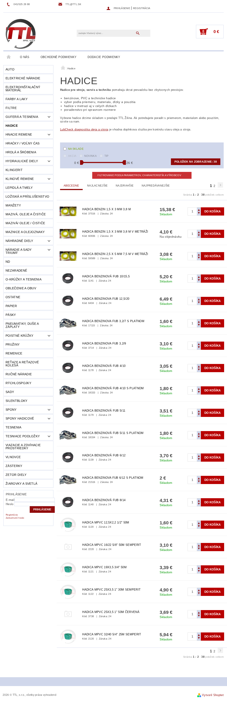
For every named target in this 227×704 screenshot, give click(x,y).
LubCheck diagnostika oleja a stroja (84, 129)
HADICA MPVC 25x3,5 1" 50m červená (110, 612)
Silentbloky (16, 401)
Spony (11, 409)
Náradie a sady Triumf (18, 251)
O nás (24, 57)
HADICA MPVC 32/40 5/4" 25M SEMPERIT (111, 634)
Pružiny (13, 344)
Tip (106, 156)
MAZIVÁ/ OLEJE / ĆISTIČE (25, 223)
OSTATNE (13, 297)
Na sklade (76, 148)
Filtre (11, 108)
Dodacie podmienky (104, 57)
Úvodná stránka (8, 57)
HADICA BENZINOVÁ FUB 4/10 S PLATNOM (113, 388)
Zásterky (14, 466)
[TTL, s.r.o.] (21, 33)
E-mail (10, 500)
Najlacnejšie (97, 185)
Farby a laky (16, 99)
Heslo (10, 504)
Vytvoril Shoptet (213, 695)
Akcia (72, 156)
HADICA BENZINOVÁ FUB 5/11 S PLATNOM (112, 433)
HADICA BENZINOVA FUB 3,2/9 (104, 343)
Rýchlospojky (18, 383)
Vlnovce (13, 457)
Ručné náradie (19, 374)
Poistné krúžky (19, 335)
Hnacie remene (19, 134)
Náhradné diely (19, 241)
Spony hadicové (20, 418)
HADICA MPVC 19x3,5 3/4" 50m (104, 567)
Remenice (14, 353)
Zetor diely (16, 474)
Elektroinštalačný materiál (23, 88)
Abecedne (71, 185)
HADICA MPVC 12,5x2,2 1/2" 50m (105, 522)
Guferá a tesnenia (22, 117)
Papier (11, 306)
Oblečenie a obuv (21, 288)
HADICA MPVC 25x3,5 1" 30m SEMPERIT (111, 589)
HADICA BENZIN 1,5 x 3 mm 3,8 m (106, 209)
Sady (10, 392)
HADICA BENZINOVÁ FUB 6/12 (103, 455)
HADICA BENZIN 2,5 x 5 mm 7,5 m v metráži (115, 254)
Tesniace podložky (23, 436)
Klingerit (14, 170)
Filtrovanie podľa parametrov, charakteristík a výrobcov (140, 175)
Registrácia (141, 8)
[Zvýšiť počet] (199, 209)
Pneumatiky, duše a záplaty (22, 325)
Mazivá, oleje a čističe (26, 214)
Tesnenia (14, 427)
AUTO (10, 69)
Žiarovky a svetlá (21, 483)
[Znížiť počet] (199, 213)
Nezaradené (16, 270)
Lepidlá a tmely (19, 187)
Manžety (13, 205)
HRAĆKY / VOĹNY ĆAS (23, 143)
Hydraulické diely (22, 161)
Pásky (11, 315)
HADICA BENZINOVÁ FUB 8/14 (103, 500)
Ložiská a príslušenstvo (27, 196)
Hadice (12, 125)
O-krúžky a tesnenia (23, 279)
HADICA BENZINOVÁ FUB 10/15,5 (106, 276)
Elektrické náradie (23, 78)
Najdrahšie (124, 185)
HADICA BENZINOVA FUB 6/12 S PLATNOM (112, 477)
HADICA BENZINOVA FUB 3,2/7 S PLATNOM (113, 321)
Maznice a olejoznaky (25, 232)
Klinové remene (20, 179)
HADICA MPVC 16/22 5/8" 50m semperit (111, 544)
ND (8, 261)
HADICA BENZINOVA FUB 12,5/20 (105, 298)
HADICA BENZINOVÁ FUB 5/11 (103, 410)
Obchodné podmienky (59, 57)
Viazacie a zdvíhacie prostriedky (23, 446)
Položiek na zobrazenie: (195, 161)
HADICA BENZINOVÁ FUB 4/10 (103, 365)
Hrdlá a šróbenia (21, 152)
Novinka (90, 156)
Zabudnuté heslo (15, 518)
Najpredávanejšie (156, 185)
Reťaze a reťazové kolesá (22, 363)
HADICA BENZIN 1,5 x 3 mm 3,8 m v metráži (115, 231)
